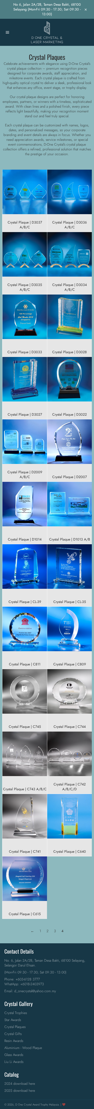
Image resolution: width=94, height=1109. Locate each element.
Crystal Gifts (13, 1033)
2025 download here (19, 1090)
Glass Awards (13, 1054)
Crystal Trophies (15, 1012)
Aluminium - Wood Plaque (23, 1047)
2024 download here (19, 1083)
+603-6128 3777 (28, 979)
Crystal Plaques (15, 1026)
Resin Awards (13, 1040)
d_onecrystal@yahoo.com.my (35, 991)
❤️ (64, 1104)
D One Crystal (23, 1104)
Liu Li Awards (13, 1061)
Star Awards (12, 1019)
